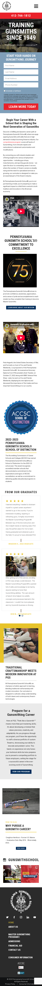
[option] (21, 557)
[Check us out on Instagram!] (21, 859)
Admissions (14, 941)
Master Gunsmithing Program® (19, 935)
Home (11, 922)
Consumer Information (20, 957)
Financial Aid (15, 945)
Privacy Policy (10, 984)
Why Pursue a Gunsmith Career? (18, 827)
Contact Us (14, 950)
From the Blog (11, 822)
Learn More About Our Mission (21, 307)
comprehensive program (12, 142)
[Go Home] (21, 902)
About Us (13, 927)
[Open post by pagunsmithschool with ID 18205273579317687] (12, 874)
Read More (21, 848)
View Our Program (21, 772)
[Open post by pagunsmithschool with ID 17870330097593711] (30, 874)
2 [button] (22, 615)
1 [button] (19, 615)
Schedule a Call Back (13, 91)
